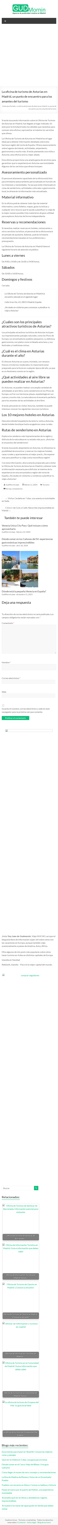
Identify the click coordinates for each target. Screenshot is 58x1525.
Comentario (8, 623)
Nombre (6, 662)
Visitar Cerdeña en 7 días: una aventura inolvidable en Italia (28, 499)
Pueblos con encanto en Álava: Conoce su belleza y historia (29, 1485)
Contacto (22, 1522)
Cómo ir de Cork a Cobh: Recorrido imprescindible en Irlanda (28, 509)
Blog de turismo (44, 1522)
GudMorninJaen (12, 485)
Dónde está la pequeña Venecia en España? (24, 591)
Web (4, 692)
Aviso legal (31, 1522)
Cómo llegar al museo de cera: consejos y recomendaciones (29, 1472)
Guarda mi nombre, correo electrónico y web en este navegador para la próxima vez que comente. (26, 710)
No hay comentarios (14, 489)
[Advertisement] (29, 56)
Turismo (45, 485)
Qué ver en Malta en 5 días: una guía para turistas (24, 1459)
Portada (13, 106)
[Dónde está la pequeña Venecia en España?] (20, 552)
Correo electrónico (11, 678)
